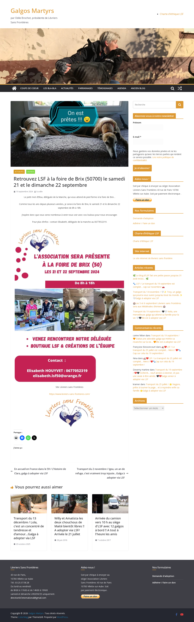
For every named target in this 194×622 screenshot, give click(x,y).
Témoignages (105, 88)
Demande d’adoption (143, 218)
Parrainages (85, 88)
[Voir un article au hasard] (179, 88)
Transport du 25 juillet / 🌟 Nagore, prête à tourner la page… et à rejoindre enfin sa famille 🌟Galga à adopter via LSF (157, 387)
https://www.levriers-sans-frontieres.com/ (69, 394)
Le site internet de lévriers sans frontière (152, 258)
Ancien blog (138, 88)
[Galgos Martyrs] (14, 88)
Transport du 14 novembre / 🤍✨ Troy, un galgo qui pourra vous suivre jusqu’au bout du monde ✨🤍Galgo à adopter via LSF (157, 295)
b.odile (40, 191)
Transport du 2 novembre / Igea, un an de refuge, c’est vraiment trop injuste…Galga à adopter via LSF (100, 473)
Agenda (121, 88)
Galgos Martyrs (32, 10)
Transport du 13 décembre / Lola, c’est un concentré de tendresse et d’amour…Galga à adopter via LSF (29, 528)
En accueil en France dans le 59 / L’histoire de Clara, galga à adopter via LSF (40, 471)
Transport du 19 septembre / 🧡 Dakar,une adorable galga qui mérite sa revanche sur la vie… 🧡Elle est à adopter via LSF (157, 338)
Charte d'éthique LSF (171, 14)
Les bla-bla (49, 88)
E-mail (137, 136)
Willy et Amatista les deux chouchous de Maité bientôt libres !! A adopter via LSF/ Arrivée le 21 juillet (69, 526)
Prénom (137, 122)
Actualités (67, 88)
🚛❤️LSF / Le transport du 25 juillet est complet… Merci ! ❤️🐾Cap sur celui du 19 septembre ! (157, 350)
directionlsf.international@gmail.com (28, 597)
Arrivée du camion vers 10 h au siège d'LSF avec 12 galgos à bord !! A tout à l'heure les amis (109, 526)
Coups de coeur (29, 88)
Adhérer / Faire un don (144, 223)
